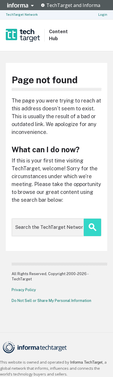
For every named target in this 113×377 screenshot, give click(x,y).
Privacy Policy (24, 290)
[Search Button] (92, 227)
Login (102, 14)
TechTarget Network (22, 14)
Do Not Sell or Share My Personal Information (51, 300)
